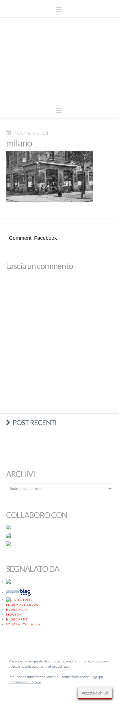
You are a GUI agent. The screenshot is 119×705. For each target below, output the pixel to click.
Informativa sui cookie (25, 682)
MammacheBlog (22, 604)
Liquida (14, 614)
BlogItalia (17, 609)
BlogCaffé (17, 619)
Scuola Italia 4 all (25, 624)
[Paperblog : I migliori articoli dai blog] (19, 592)
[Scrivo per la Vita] (59, 92)
